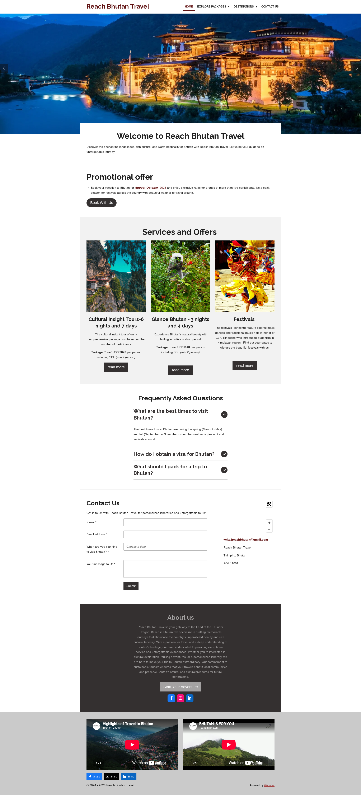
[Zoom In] (269, 523)
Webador (269, 785)
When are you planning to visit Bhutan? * (101, 549)
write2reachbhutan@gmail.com (246, 539)
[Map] (249, 516)
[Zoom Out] (269, 529)
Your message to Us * (100, 564)
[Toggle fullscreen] (269, 504)
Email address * (96, 534)
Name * (91, 522)
